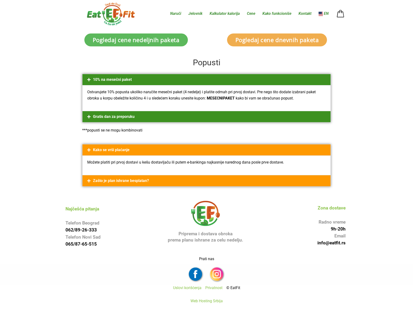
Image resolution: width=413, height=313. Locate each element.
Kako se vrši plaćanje (111, 150)
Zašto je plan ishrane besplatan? (121, 180)
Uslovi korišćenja (188, 288)
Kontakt (305, 13)
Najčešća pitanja (82, 209)
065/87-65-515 (81, 244)
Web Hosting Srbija (206, 301)
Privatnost (215, 288)
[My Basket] (340, 14)
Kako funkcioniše (276, 13)
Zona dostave (332, 208)
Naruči (175, 13)
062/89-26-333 (81, 230)
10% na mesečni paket (112, 79)
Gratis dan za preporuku (114, 116)
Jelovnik (195, 13)
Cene (251, 13)
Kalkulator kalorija (225, 13)
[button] (206, 79)
